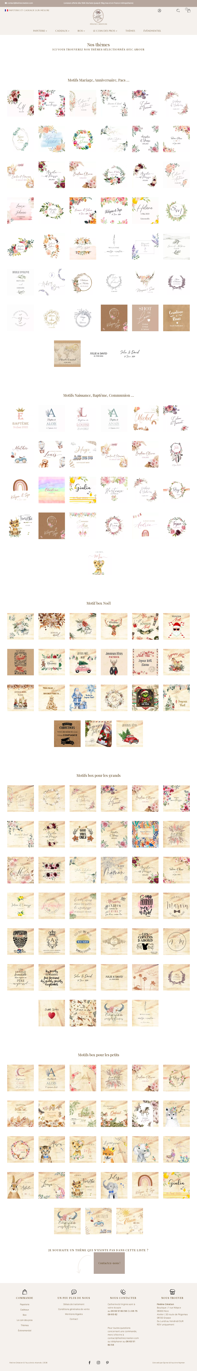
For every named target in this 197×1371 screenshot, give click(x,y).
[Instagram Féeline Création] (98, 1363)
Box (80, 30)
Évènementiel (152, 30)
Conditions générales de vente (74, 1309)
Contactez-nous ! (109, 1263)
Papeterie (39, 30)
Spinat (166, 1363)
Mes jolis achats (189, 10)
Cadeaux (61, 30)
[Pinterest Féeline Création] (107, 1363)
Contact (74, 1319)
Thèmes (130, 30)
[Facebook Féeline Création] (89, 1363)
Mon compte (160, 10)
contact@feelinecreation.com (20, 3)
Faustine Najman (178, 1363)
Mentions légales (74, 1314)
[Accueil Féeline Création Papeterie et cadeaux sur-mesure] (98, 17)
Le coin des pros (104, 30)
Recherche (179, 10)
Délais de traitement (73, 1304)
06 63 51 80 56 (119, 1311)
